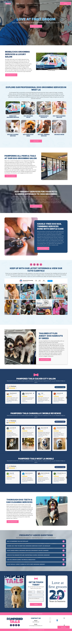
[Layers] (64, 618)
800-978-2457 (36, 621)
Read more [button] (9, 401)
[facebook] (31, 264)
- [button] (50, 619)
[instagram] (34, 264)
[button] (5, 397)
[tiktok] (41, 264)
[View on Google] (8, 394)
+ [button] (50, 618)
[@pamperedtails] (21, 281)
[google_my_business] (37, 264)
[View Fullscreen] (50, 622)
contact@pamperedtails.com (35, 625)
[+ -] (57, 621)
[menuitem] (17, 3)
